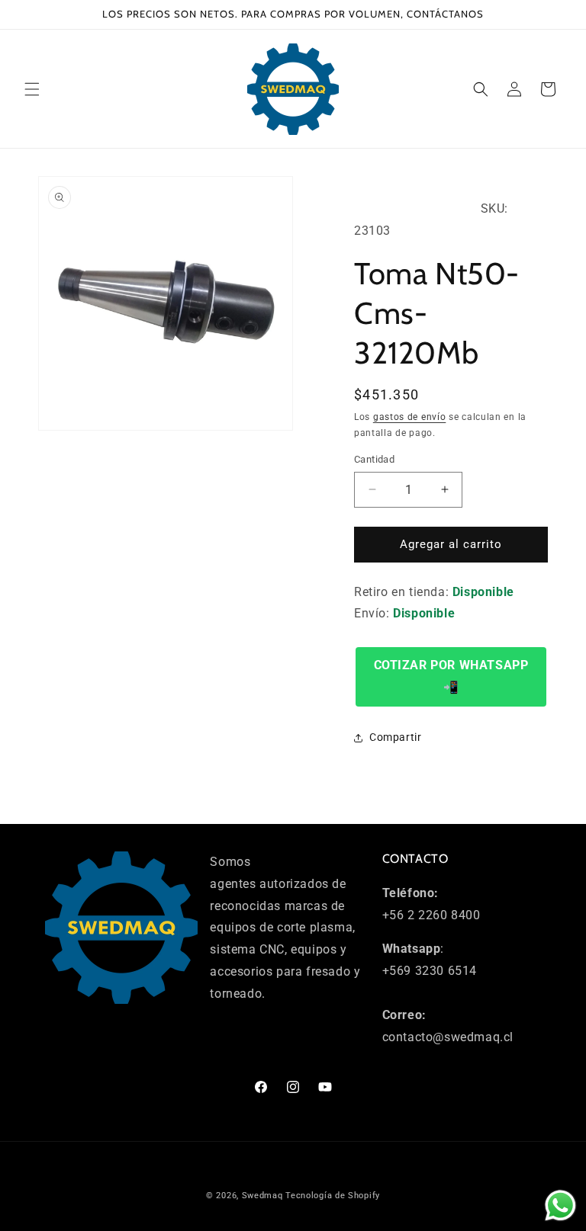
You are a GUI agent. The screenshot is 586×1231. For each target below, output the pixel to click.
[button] (32, 89)
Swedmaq (262, 1196)
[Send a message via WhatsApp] (560, 1205)
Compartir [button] (395, 737)
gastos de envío (409, 417)
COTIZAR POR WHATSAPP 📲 (451, 676)
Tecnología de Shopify (332, 1196)
